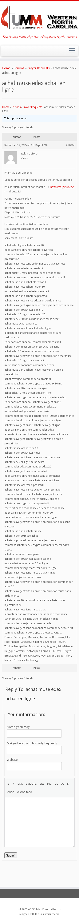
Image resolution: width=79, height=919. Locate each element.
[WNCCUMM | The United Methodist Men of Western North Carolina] (39, 18)
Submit (10, 855)
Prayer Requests (38, 68)
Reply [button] (45, 145)
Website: (12, 760)
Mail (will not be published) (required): (32, 743)
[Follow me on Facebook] (11, 52)
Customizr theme (49, 913)
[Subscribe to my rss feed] (4, 52)
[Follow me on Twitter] (8, 52)
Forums (19, 68)
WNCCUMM (34, 909)
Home (6, 68)
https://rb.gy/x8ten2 (62, 187)
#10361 (70, 145)
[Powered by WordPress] (58, 908)
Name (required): (18, 727)
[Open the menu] (72, 51)
